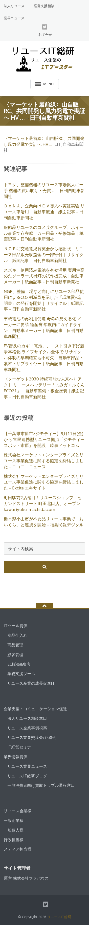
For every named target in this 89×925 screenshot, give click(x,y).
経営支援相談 (44, 5)
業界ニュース (14, 18)
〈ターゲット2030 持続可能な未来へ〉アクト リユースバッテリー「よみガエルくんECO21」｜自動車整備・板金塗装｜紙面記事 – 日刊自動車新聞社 (44, 387)
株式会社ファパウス (31, 878)
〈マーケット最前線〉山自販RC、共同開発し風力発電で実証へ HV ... (44, 141)
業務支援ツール (21, 673)
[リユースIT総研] (44, 59)
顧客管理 (15, 654)
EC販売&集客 (19, 664)
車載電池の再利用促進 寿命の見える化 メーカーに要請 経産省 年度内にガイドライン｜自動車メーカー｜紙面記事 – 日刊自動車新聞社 (44, 327)
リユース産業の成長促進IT (31, 683)
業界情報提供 (15, 756)
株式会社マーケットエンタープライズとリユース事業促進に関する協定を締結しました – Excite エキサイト (44, 482)
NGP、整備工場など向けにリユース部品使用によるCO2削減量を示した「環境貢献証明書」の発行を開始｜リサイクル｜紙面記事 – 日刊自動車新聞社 (44, 300)
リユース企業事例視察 (27, 728)
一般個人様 (13, 830)
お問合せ (45, 34)
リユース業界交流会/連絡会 (31, 737)
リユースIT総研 (59, 916)
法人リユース (14, 5)
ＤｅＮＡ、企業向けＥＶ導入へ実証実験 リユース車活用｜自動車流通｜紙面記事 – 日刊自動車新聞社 (44, 211)
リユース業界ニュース (27, 766)
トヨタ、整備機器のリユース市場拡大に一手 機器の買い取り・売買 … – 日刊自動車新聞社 (44, 190)
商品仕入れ (17, 635)
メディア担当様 (17, 849)
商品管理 (15, 645)
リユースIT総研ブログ (27, 776)
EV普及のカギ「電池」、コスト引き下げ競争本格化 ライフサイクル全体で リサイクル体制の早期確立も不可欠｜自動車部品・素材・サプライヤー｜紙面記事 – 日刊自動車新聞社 (44, 357)
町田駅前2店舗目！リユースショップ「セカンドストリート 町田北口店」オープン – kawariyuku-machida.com (44, 503)
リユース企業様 (17, 811)
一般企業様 (13, 820)
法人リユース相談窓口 (27, 718)
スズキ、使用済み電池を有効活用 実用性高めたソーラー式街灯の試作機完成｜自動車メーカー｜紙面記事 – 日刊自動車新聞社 (44, 276)
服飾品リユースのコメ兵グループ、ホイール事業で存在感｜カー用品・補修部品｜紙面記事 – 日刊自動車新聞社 (44, 233)
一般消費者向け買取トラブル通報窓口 (41, 785)
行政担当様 (13, 839)
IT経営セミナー (21, 747)
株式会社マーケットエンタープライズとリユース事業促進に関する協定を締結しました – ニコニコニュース (44, 460)
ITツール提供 (15, 625)
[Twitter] (44, 27)
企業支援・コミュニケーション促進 (35, 708)
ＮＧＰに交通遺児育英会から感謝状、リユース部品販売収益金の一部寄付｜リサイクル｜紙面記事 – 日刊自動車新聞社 (44, 254)
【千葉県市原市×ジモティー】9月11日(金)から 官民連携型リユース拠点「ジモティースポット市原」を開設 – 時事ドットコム (44, 439)
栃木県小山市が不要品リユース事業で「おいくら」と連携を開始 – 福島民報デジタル (44, 522)
